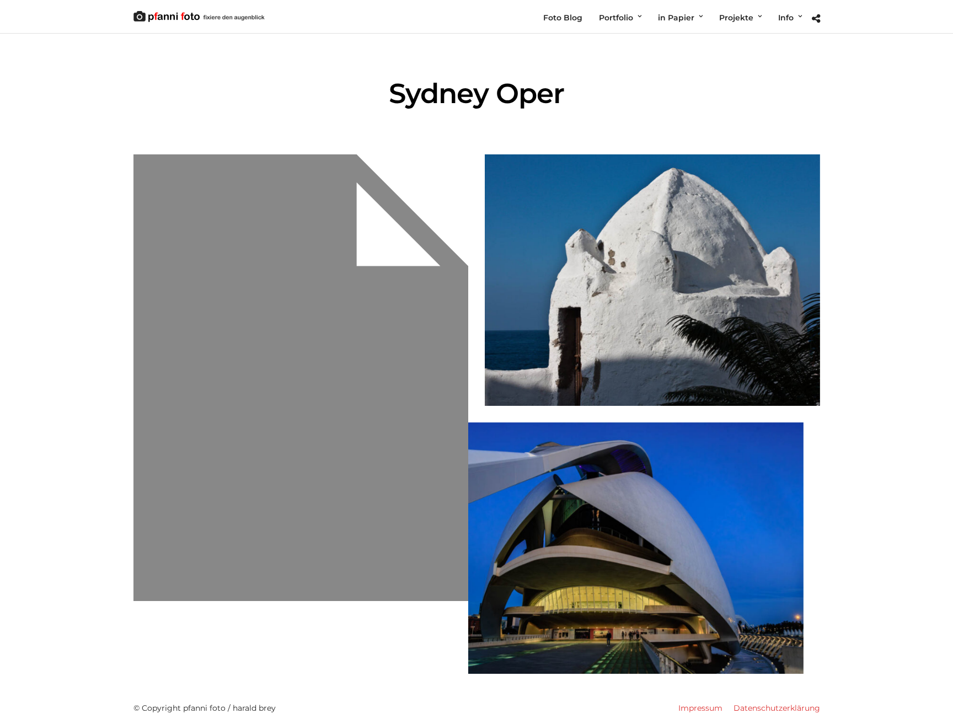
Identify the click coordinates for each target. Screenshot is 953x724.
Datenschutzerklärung (777, 708)
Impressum (700, 708)
